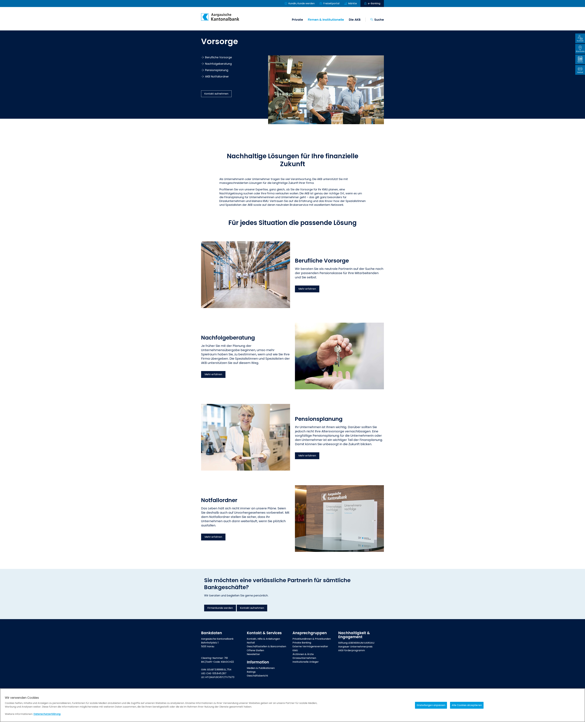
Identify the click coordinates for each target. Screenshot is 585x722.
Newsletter (253, 654)
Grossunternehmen (304, 658)
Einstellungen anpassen (431, 705)
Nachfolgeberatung (218, 64)
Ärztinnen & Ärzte (303, 654)
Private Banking (301, 642)
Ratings (251, 672)
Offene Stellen (255, 650)
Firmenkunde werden (220, 608)
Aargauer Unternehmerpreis (355, 646)
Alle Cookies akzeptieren (467, 705)
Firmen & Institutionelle (326, 20)
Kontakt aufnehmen (216, 93)
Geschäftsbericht (257, 675)
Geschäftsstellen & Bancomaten (266, 646)
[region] (292, 705)
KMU (295, 650)
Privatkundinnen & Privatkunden (311, 639)
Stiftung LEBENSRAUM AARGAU (356, 643)
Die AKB (355, 20)
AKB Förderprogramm (351, 650)
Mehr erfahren (307, 289)
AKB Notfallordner (217, 76)
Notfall (251, 642)
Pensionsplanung (216, 70)
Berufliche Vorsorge (218, 57)
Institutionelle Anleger (305, 662)
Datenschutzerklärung (47, 714)
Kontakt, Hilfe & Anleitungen (263, 639)
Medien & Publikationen (261, 668)
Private (297, 20)
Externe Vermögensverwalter (310, 646)
